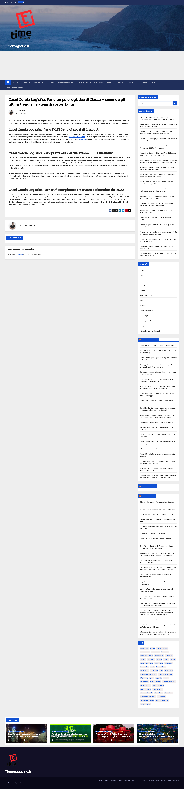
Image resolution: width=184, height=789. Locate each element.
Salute (120, 82)
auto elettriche (145, 652)
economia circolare (146, 663)
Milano (166, 678)
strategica (82, 139)
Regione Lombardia (15, 87)
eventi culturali (161, 667)
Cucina (27, 82)
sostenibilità (168, 693)
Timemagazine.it (17, 46)
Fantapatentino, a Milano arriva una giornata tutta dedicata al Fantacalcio (69, 736)
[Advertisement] (92, 65)
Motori (16, 82)
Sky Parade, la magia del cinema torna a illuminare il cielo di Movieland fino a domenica (26, 736)
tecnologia (161, 696)
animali (152, 648)
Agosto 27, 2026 (16, 740)
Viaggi (51, 82)
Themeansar (39, 783)
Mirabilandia (144, 682)
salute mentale (157, 689)
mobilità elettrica (155, 682)
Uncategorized (145, 321)
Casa (154, 82)
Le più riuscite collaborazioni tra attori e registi (157, 514)
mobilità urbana (145, 685)
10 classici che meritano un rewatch (153, 534)
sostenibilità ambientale (147, 696)
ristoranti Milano (145, 689)
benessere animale (146, 655)
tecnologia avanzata (147, 700)
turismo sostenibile (162, 700)
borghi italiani (159, 655)
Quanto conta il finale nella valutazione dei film (157, 509)
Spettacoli (142, 82)
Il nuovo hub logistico (77, 137)
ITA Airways (144, 678)
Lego (151, 678)
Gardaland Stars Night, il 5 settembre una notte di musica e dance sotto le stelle (157, 736)
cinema (142, 659)
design (173, 659)
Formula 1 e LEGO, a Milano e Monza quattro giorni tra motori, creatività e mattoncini (113, 736)
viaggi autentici (145, 704)
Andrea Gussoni (31, 740)
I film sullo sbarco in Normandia (152, 620)
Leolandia (159, 678)
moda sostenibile (158, 685)
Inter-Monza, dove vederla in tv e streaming (156, 449)
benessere (164, 652)
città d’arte (150, 659)
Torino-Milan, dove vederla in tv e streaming (156, 422)
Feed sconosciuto (148, 486)
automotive (155, 652)
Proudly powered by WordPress (14, 783)
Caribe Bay (169, 655)
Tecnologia (39, 82)
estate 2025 (168, 663)
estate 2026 (144, 667)
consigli (159, 659)
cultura (166, 659)
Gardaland (154, 670)
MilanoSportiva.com (149, 339)
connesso (19, 254)
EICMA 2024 (159, 663)
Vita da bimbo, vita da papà (91, 82)
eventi (152, 667)
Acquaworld (144, 648)
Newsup (31, 783)
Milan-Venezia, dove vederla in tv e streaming (157, 345)
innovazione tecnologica (148, 674)
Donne (109, 82)
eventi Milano (144, 670)
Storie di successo (66, 82)
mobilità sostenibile (169, 682)
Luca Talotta (22, 111)
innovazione (169, 670)
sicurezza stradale (146, 693)
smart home (158, 693)
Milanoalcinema (147, 496)
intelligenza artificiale (165, 674)
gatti (161, 670)
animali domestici (162, 648)
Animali (130, 82)
